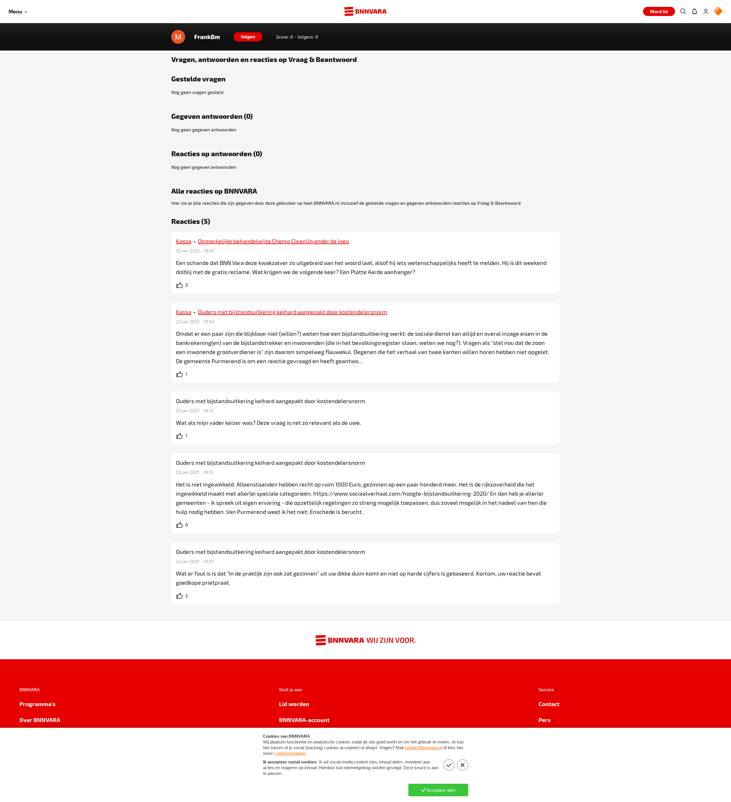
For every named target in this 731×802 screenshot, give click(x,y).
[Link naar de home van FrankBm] (178, 37)
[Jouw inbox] (694, 11)
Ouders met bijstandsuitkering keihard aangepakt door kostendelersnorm (292, 311)
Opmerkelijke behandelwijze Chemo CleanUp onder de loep (273, 241)
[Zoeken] (683, 11)
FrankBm (207, 36)
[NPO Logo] (718, 11)
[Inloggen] (705, 11)
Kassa (183, 241)
